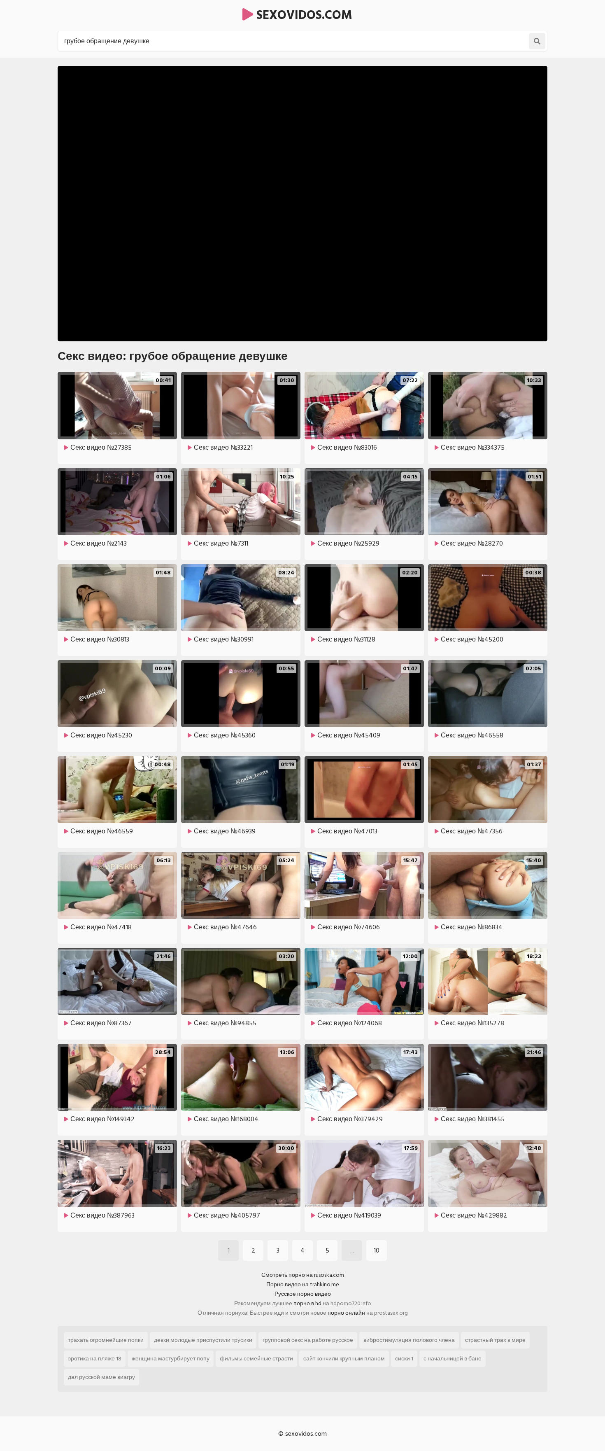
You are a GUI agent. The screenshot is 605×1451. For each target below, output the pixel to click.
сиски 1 (404, 1358)
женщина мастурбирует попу (170, 1358)
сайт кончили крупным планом (344, 1358)
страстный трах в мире (495, 1340)
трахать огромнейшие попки (106, 1340)
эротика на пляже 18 (94, 1358)
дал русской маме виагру (101, 1377)
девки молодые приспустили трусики (203, 1340)
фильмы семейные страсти (256, 1358)
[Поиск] (537, 41)
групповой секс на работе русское (308, 1340)
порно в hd (307, 1303)
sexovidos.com (302, 15)
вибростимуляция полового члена (409, 1340)
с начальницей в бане (453, 1358)
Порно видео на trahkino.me (302, 1284)
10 (376, 1250)
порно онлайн (346, 1313)
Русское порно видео (303, 1294)
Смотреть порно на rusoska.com (302, 1275)
